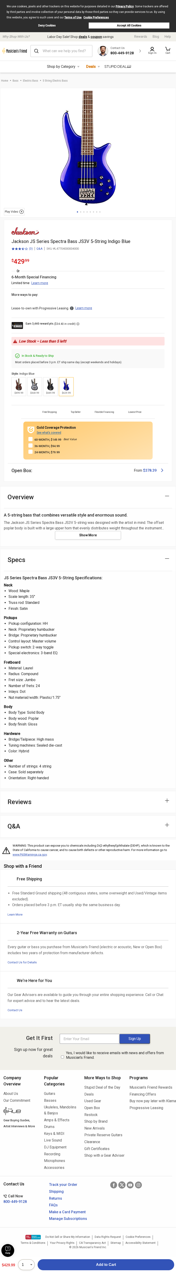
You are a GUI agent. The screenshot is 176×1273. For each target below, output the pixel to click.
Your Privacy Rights (62, 1242)
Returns (55, 1198)
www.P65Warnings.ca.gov (30, 854)
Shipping (56, 1191)
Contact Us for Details (22, 962)
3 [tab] (84, 212)
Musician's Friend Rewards (150, 1087)
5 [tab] (90, 212)
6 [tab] (93, 212)
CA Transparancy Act (92, 1242)
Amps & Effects (56, 1120)
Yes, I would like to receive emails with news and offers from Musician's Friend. (115, 1055)
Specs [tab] (16, 560)
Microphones (54, 1161)
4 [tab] (87, 212)
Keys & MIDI (54, 1133)
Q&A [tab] (14, 826)
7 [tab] (96, 212)
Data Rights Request (108, 1237)
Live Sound (53, 1140)
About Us (10, 1093)
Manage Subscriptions (68, 1218)
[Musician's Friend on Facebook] (114, 1185)
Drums (49, 1127)
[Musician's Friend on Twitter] (122, 1185)
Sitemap (115, 1242)
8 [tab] (100, 212)
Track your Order (63, 1184)
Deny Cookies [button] (47, 25)
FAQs (53, 1205)
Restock (91, 1115)
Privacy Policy (125, 6)
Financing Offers (142, 1094)
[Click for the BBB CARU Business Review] (33, 1237)
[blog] (20, 1111)
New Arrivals (94, 1128)
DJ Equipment (55, 1147)
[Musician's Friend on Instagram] (138, 1185)
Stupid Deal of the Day (102, 1087)
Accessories (54, 1167)
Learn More (15, 914)
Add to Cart (106, 1265)
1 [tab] (77, 212)
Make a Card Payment (67, 1212)
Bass (15, 80)
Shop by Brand (95, 1121)
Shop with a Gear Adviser (103, 1155)
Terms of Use (73, 17)
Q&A (39, 248)
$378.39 (150, 470)
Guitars (49, 1093)
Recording (52, 1154)
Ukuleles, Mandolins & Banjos (60, 1110)
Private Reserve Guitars (103, 1135)
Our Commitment (16, 1100)
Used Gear (92, 1101)
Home (4, 80)
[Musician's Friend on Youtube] (130, 1185)
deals (83, 37)
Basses (50, 1100)
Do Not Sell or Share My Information (67, 1237)
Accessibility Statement (140, 1242)
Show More (88, 535)
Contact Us (15, 1010)
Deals (91, 66)
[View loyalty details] (78, 324)
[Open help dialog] (7, 1250)
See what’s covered (49, 432)
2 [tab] (80, 212)
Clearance (92, 1142)
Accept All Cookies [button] (129, 25)
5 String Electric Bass (55, 80)
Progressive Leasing (146, 1108)
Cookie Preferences (96, 17)
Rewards (140, 36)
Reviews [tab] (20, 802)
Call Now (15, 1199)
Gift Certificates (97, 1149)
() (22, 249)
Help (168, 36)
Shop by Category (61, 66)
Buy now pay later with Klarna (151, 1101)
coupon (96, 37)
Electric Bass (30, 80)
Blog (156, 36)
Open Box (92, 1108)
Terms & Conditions (33, 1242)
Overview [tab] (21, 497)
